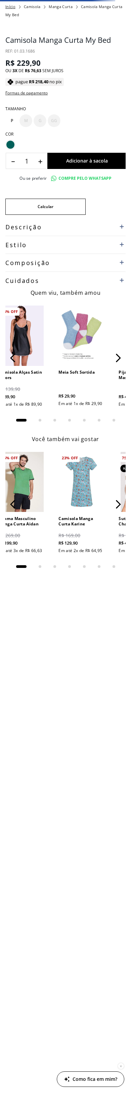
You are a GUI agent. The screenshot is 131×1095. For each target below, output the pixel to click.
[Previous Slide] (13, 358)
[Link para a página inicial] (10, 7)
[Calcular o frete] (45, 207)
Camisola (32, 6)
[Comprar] (86, 161)
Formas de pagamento (26, 93)
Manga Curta (61, 6)
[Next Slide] (118, 358)
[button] (11, 120)
